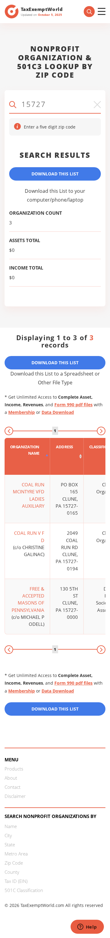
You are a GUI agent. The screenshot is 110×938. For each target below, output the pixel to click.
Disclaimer (15, 796)
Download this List (55, 709)
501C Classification (24, 890)
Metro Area (16, 854)
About (11, 778)
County (12, 872)
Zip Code (14, 863)
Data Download (58, 412)
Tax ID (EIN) (16, 881)
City (8, 835)
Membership (21, 412)
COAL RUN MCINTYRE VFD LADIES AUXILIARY (28, 495)
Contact (12, 787)
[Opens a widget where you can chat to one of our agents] (87, 927)
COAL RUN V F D (29, 536)
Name (11, 826)
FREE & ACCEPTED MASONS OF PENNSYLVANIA (28, 599)
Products (14, 769)
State (10, 844)
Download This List (55, 174)
